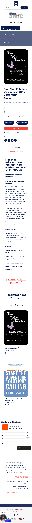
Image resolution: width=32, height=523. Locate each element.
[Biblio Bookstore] (16, 15)
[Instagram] (17, 4)
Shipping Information (16, 151)
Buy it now (16, 128)
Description (16, 147)
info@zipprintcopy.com (19, 486)
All (4, 38)
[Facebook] (15, 4)
